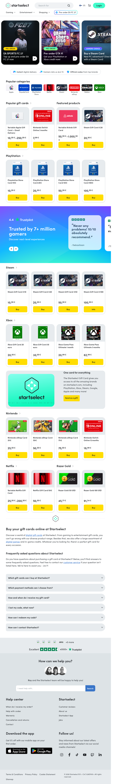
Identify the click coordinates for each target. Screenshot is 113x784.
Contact (9, 724)
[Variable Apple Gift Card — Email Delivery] (17, 116)
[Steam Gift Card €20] (93, 116)
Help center (14, 699)
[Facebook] (70, 755)
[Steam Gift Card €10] (17, 280)
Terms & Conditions (14, 774)
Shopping (43, 12)
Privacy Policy (31, 774)
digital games (13, 541)
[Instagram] (63, 755)
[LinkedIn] (101, 755)
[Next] (16, 249)
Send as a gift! (71, 397)
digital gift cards (34, 535)
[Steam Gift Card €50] (68, 280)
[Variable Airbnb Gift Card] (68, 116)
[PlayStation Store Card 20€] (43, 168)
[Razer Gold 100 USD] (93, 479)
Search (90, 688)
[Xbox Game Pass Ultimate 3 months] (93, 333)
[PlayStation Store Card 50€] (68, 168)
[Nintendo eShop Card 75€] (68, 426)
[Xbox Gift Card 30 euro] (43, 333)
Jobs (61, 720)
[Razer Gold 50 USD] (68, 479)
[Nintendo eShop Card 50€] (43, 426)
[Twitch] (93, 755)
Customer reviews (67, 706)
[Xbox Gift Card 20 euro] (17, 333)
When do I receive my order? (19, 706)
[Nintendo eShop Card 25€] (17, 426)
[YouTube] (86, 755)
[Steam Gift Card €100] (93, 280)
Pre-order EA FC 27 (67, 12)
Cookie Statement (47, 774)
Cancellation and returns (17, 720)
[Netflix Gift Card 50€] (43, 479)
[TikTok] (78, 755)
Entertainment (26, 12)
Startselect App (66, 715)
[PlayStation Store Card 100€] (93, 168)
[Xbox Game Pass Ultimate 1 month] (68, 333)
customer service (71, 562)
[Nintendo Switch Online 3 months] (43, 116)
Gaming (9, 12)
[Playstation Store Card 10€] (17, 168)
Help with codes (13, 711)
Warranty (10, 715)
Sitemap (9, 779)
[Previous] (11, 249)
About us (63, 711)
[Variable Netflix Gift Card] (17, 479)
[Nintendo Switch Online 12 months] (93, 426)
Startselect (67, 699)
